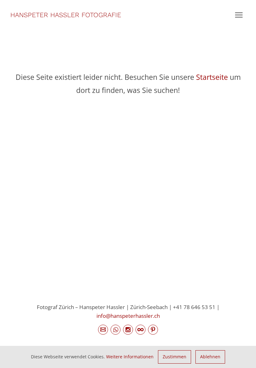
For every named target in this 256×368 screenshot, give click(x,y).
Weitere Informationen (130, 357)
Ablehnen (210, 357)
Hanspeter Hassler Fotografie (65, 15)
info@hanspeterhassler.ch (128, 315)
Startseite (212, 77)
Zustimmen (174, 357)
